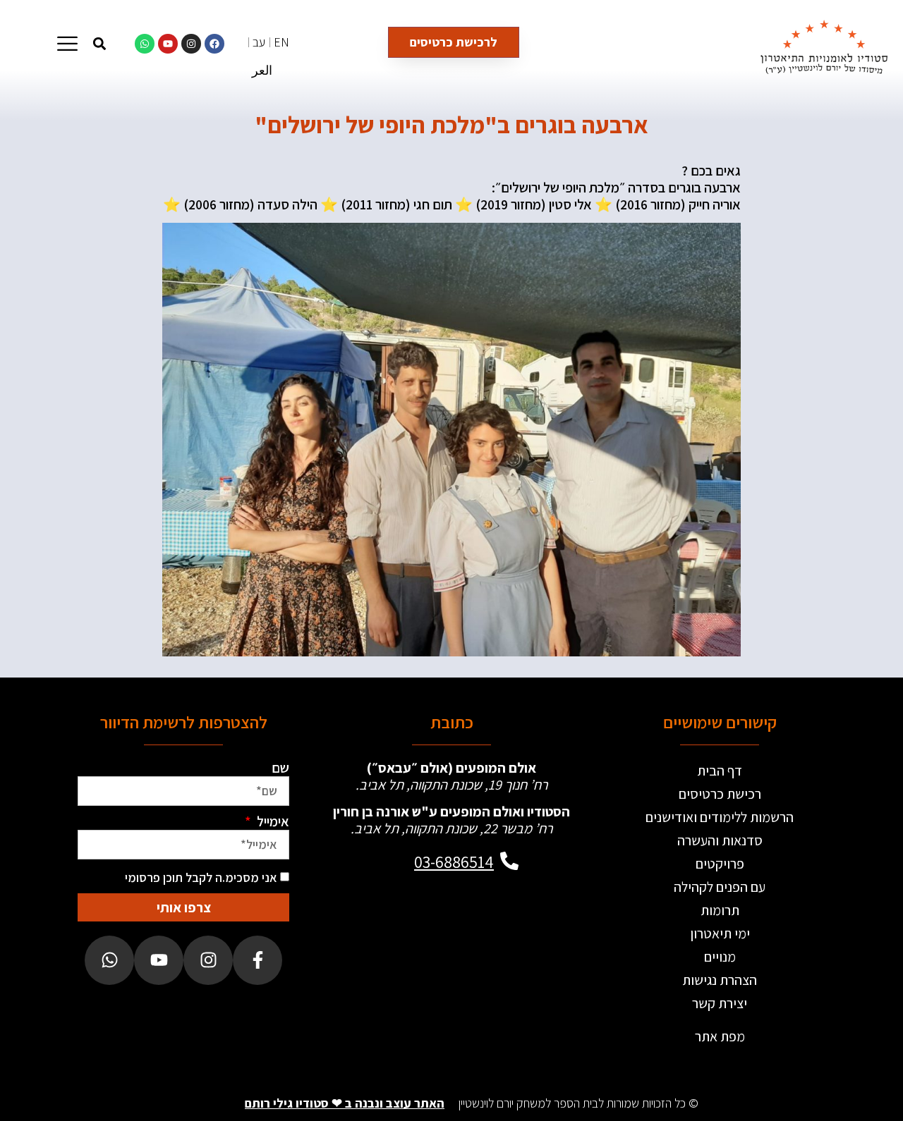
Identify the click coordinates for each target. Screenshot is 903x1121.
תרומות (720, 910)
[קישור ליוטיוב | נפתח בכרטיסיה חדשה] (168, 44)
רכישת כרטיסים (720, 794)
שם (280, 767)
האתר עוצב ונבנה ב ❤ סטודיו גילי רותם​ (344, 1103)
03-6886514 (454, 861)
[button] (99, 43)
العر (262, 70)
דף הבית (719, 770)
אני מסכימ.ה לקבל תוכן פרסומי (201, 877)
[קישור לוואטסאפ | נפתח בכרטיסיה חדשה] (144, 44)
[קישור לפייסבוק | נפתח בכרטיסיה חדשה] (214, 44)
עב (259, 42)
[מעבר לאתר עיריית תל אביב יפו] (400, 934)
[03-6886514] (509, 861)
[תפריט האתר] (67, 43)
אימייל (271, 821)
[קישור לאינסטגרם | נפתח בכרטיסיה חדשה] (191, 44)
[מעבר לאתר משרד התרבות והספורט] (502, 934)
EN (281, 42)
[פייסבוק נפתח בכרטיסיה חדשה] (257, 960)
